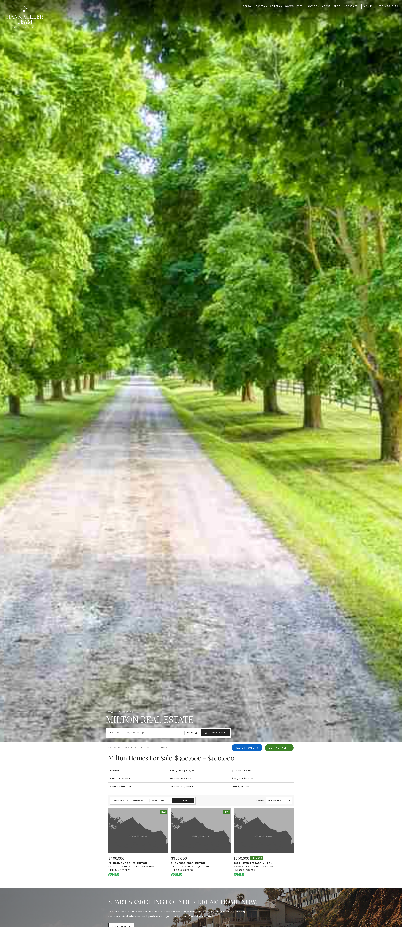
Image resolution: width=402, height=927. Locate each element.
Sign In (368, 6)
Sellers (275, 6)
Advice (313, 6)
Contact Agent (279, 747)
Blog (337, 6)
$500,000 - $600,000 (119, 778)
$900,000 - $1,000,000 (182, 786)
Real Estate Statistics (138, 747)
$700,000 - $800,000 (243, 778)
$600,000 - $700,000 (181, 778)
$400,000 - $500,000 (243, 770)
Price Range (158, 800)
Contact (352, 6)
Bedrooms (119, 800)
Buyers (261, 6)
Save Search (183, 800)
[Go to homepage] (27, 18)
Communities (294, 6)
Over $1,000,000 (240, 786)
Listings (163, 747)
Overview (114, 747)
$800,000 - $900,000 (119, 786)
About (326, 6)
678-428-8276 (388, 6)
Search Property (247, 747)
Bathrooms (138, 800)
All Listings (114, 770)
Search (248, 6)
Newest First (275, 800)
